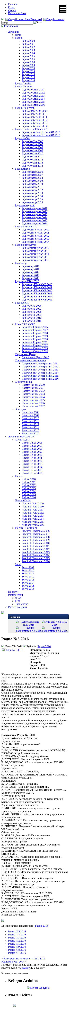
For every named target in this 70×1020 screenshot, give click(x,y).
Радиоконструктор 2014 (35, 253)
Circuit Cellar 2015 (32, 470)
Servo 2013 (28, 579)
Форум (12, 10)
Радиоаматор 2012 (32, 190)
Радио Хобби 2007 (32, 144)
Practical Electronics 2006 (36, 530)
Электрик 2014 (30, 427)
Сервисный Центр (25, 354)
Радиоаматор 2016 (32, 202)
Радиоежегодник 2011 (34, 208)
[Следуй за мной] (54, 19)
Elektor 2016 (29, 497)
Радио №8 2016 (17, 949)
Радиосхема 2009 (31, 314)
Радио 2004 (28, 53)
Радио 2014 (28, 74)
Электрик (20, 409)
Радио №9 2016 (17, 946)
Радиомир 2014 (30, 278)
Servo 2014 (28, 582)
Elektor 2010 (29, 479)
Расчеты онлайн (17, 607)
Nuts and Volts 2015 (33, 521)
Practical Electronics (26, 527)
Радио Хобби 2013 (32, 162)
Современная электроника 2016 (40, 378)
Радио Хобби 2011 (32, 156)
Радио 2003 (28, 50)
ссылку (25, 967)
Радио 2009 (28, 65)
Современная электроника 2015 (40, 375)
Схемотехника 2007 (33, 406)
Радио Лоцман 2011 (33, 89)
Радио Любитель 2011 (34, 116)
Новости (13, 591)
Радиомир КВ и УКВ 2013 (37, 293)
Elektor (19, 476)
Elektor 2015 (29, 494)
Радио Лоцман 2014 (33, 98)
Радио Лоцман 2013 (33, 95)
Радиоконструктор (25, 244)
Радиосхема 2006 (31, 305)
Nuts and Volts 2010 (33, 506)
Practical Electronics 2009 (36, 540)
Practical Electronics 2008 (36, 537)
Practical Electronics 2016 (36, 561)
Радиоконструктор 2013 (35, 250)
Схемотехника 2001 (33, 387)
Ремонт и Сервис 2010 (35, 339)
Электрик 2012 (30, 424)
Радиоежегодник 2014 (34, 217)
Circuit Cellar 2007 (32, 445)
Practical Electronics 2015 (36, 558)
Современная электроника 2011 (40, 363)
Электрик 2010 (30, 418)
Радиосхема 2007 (31, 308)
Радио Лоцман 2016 (33, 104)
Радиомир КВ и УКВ (27, 281)
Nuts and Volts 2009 (33, 503)
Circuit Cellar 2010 (32, 454)
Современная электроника (30, 360)
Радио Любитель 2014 (34, 126)
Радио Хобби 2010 (32, 153)
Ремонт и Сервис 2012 (35, 345)
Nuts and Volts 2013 (33, 515)
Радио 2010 (28, 68)
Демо (18, 34)
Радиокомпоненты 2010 (35, 229)
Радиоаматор (22, 168)
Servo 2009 (28, 567)
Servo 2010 (28, 570)
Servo (18, 564)
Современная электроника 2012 (40, 366)
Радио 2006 (28, 59)
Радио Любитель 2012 (34, 120)
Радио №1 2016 (17, 943)
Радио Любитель (24, 107)
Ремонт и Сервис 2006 (35, 327)
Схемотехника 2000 (33, 384)
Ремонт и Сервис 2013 (35, 348)
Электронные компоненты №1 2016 (24, 958)
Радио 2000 (28, 40)
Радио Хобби (22, 138)
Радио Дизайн (23, 83)
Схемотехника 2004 (33, 397)
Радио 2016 (28, 80)
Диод (18, 597)
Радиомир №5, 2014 (12, 961)
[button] (62, 9)
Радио (18, 37)
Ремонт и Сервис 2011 (35, 342)
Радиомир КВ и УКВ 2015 (37, 299)
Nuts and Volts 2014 (33, 518)
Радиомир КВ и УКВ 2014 (37, 296)
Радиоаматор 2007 (32, 174)
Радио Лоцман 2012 (33, 92)
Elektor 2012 (29, 485)
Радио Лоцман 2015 (33, 101)
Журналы (13, 31)
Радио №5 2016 (17, 931)
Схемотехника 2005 (33, 400)
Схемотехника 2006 (33, 403)
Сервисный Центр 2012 (35, 357)
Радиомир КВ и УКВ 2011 (37, 287)
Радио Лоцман (23, 86)
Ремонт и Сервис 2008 (35, 333)
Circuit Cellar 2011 (32, 457)
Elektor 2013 (29, 488)
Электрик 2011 (30, 421)
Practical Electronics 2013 (36, 552)
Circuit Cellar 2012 (32, 460)
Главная (12, 4)
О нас (11, 7)
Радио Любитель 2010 (34, 113)
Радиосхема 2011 (31, 320)
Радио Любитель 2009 (34, 110)
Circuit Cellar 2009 (32, 451)
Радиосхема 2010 (31, 317)
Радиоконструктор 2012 (35, 247)
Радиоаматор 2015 (32, 199)
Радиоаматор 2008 (32, 177)
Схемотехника (23, 381)
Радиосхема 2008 (31, 311)
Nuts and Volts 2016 (33, 524)
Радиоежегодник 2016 (34, 223)
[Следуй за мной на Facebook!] (24, 19)
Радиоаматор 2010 (32, 183)
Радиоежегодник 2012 (34, 211)
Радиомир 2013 (30, 275)
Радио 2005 (28, 56)
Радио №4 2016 (17, 934)
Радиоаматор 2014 (32, 196)
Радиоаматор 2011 (32, 187)
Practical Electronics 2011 (35, 546)
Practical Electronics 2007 (36, 533)
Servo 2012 (28, 576)
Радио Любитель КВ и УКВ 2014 (41, 132)
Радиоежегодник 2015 (34, 220)
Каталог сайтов (17, 13)
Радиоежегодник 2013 (34, 214)
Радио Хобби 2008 (32, 147)
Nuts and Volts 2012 (33, 512)
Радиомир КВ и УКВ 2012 (37, 290)
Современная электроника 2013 (40, 369)
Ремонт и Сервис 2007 (35, 330)
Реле (17, 600)
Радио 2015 (28, 77)
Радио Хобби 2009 (32, 150)
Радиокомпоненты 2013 (35, 238)
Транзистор (21, 603)
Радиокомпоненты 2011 (35, 232)
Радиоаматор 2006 (32, 171)
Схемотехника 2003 (33, 393)
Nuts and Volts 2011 (32, 509)
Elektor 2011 (29, 482)
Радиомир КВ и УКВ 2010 (37, 284)
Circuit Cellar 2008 (32, 448)
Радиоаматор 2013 (32, 193)
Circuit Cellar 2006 (32, 442)
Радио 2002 (28, 46)
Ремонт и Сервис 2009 (35, 336)
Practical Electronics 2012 (36, 549)
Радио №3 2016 (17, 937)
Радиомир (21, 263)
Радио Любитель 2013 (34, 123)
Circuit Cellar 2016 (32, 473)
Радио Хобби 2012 (32, 159)
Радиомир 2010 (30, 266)
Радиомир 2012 (30, 272)
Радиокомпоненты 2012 (35, 235)
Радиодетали (15, 594)
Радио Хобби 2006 (32, 141)
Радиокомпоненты (25, 226)
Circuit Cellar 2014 (32, 467)
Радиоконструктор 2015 (35, 257)
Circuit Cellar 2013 (32, 463)
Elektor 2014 (29, 491)
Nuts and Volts (23, 500)
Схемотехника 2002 (33, 390)
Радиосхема (22, 302)
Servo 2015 (28, 585)
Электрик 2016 (30, 433)
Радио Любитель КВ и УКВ (31, 129)
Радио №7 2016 (17, 952)
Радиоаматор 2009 (32, 180)
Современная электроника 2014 (40, 372)
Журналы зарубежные (21, 436)
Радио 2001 (28, 43)
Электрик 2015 (30, 430)
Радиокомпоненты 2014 (35, 241)
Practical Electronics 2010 (36, 543)
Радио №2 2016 (17, 940)
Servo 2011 (28, 573)
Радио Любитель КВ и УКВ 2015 (41, 135)
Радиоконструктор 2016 (35, 260)
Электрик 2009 (30, 415)
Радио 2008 (28, 62)
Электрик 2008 (30, 412)
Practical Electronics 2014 (36, 555)
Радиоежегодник (24, 205)
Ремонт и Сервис (25, 323)
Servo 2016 (28, 588)
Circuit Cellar (22, 439)
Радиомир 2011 (30, 269)
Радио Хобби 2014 (32, 165)
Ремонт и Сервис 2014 (35, 351)
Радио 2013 (28, 71)
